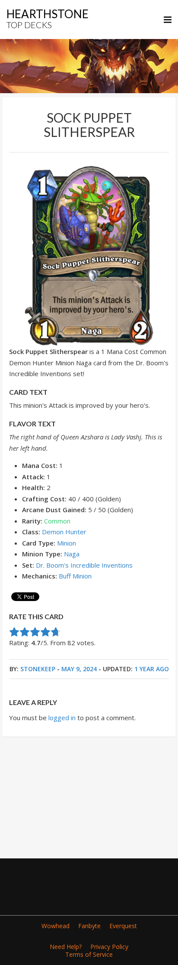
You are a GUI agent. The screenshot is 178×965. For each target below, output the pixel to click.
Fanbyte (89, 926)
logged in (62, 717)
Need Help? (66, 946)
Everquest (123, 926)
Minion (66, 543)
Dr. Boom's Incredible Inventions (84, 565)
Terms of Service (89, 954)
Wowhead (55, 926)
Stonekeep (37, 669)
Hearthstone (47, 18)
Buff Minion (75, 576)
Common (57, 521)
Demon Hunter (64, 531)
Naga (71, 553)
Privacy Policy (109, 946)
